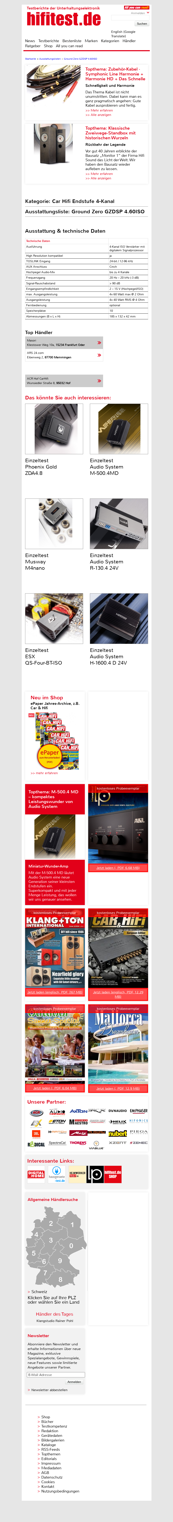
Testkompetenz (54, 1426)
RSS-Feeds (50, 1449)
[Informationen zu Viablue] (97, 1145)
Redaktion (49, 1430)
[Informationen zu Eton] (57, 1123)
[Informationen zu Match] (57, 1134)
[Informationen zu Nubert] (118, 1134)
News (30, 40)
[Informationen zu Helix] (118, 1123)
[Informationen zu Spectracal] (57, 1145)
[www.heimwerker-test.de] (77, 1187)
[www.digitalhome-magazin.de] (36, 1187)
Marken (91, 40)
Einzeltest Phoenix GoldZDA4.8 (41, 467)
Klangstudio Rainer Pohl (54, 1321)
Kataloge (48, 1444)
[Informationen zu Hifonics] (139, 1123)
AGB (45, 1472)
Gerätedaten (51, 1435)
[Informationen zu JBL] (36, 1134)
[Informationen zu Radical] (36, 1145)
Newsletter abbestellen (49, 1390)
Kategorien (110, 40)
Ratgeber (33, 45)
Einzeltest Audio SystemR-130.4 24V (106, 561)
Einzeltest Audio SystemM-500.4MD (106, 467)
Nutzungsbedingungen (60, 1491)
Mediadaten (51, 1468)
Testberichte (48, 40)
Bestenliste (71, 40)
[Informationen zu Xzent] (118, 1145)
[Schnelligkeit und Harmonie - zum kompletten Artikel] (55, 92)
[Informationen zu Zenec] (139, 1145)
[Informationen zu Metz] (78, 1134)
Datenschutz (51, 1477)
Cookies (48, 1481)
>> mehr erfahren (44, 773)
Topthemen (50, 1454)
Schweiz (39, 1291)
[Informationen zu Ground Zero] (97, 1123)
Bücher (47, 1421)
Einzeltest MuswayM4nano (37, 561)
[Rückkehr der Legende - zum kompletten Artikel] (55, 154)
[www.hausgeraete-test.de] (57, 1187)
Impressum (51, 1463)
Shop (48, 45)
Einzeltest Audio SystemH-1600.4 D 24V (108, 656)
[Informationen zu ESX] (36, 1123)
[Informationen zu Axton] (78, 1113)
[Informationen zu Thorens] (78, 1145)
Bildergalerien (52, 1440)
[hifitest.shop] (113, 1187)
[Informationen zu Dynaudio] (118, 1113)
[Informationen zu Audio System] (57, 1113)
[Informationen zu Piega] (139, 1134)
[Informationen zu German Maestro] (78, 1123)
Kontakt (47, 1486)
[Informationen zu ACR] (36, 1113)
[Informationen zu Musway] (97, 1134)
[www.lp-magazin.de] (95, 1187)
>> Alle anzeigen (98, 115)
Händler (129, 40)
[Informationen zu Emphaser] (139, 1113)
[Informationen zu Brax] (97, 1113)
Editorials (49, 1458)
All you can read (69, 45)
